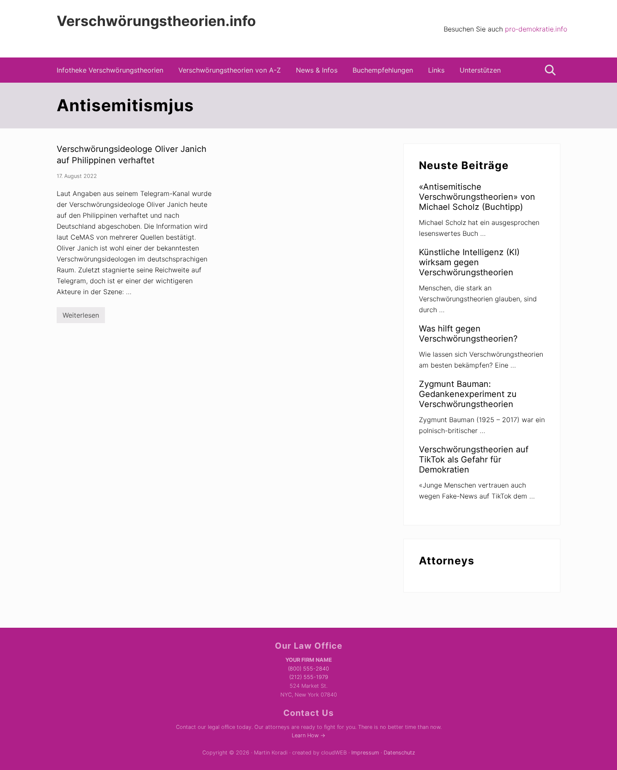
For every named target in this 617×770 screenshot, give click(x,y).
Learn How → (308, 735)
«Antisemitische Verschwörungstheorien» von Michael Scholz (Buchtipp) (477, 197)
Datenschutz (399, 752)
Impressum (365, 752)
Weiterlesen (81, 317)
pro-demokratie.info (536, 29)
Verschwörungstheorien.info (156, 21)
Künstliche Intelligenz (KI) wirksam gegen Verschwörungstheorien (469, 262)
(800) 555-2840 (308, 669)
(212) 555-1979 (308, 677)
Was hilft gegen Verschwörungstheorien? (468, 334)
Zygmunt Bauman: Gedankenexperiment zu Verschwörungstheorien (468, 394)
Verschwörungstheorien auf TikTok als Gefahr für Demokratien (473, 459)
